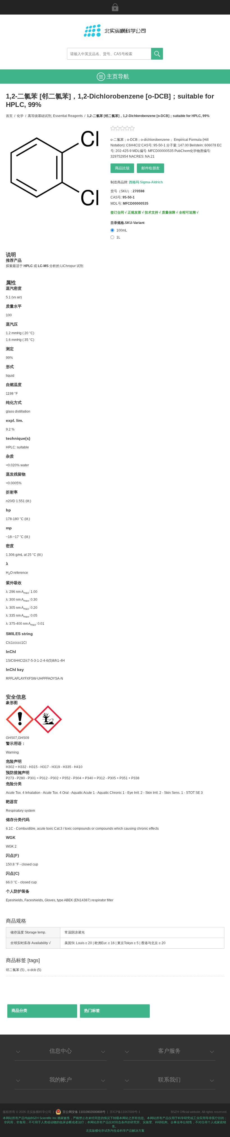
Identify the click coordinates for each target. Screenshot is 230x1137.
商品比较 (122, 168)
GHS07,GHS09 (17, 738)
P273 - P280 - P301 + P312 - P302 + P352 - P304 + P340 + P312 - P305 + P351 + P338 (72, 778)
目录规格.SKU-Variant (127, 223)
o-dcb (31, 970)
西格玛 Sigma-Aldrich (146, 182)
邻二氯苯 (12, 970)
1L (118, 237)
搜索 (157, 54)
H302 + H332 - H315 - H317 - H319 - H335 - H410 (44, 767)
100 (9, 315)
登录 (115, 7)
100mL (121, 230)
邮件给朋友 (150, 168)
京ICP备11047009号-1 (125, 1111)
